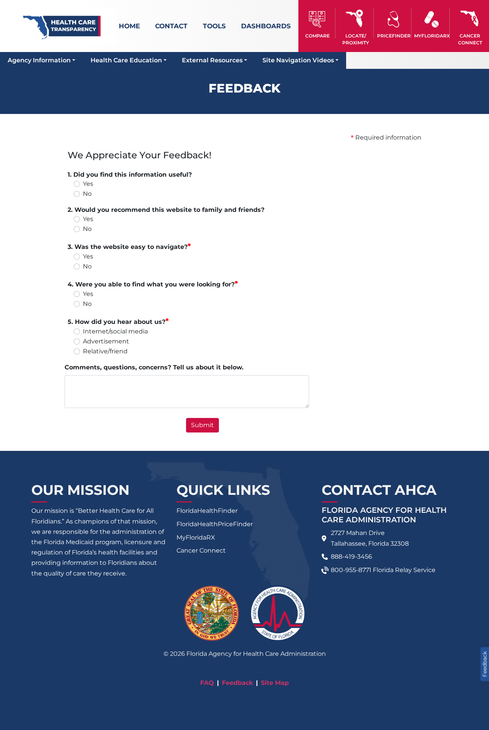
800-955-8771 (351, 570)
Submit (202, 425)
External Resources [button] (212, 60)
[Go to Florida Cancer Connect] (470, 23)
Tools (214, 26)
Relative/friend (105, 351)
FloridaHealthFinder (207, 510)
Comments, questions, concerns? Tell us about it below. (154, 367)
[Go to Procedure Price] (394, 19)
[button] (317, 23)
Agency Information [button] (39, 60)
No (87, 193)
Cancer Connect (201, 550)
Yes (88, 183)
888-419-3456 (351, 556)
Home (129, 26)
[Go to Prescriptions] (431, 19)
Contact (171, 26)
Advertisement (106, 341)
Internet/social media (115, 331)
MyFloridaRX (195, 537)
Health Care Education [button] (126, 60)
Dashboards (266, 26)
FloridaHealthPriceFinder (214, 524)
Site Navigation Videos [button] (298, 60)
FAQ (207, 682)
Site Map (275, 682)
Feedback (237, 682)
